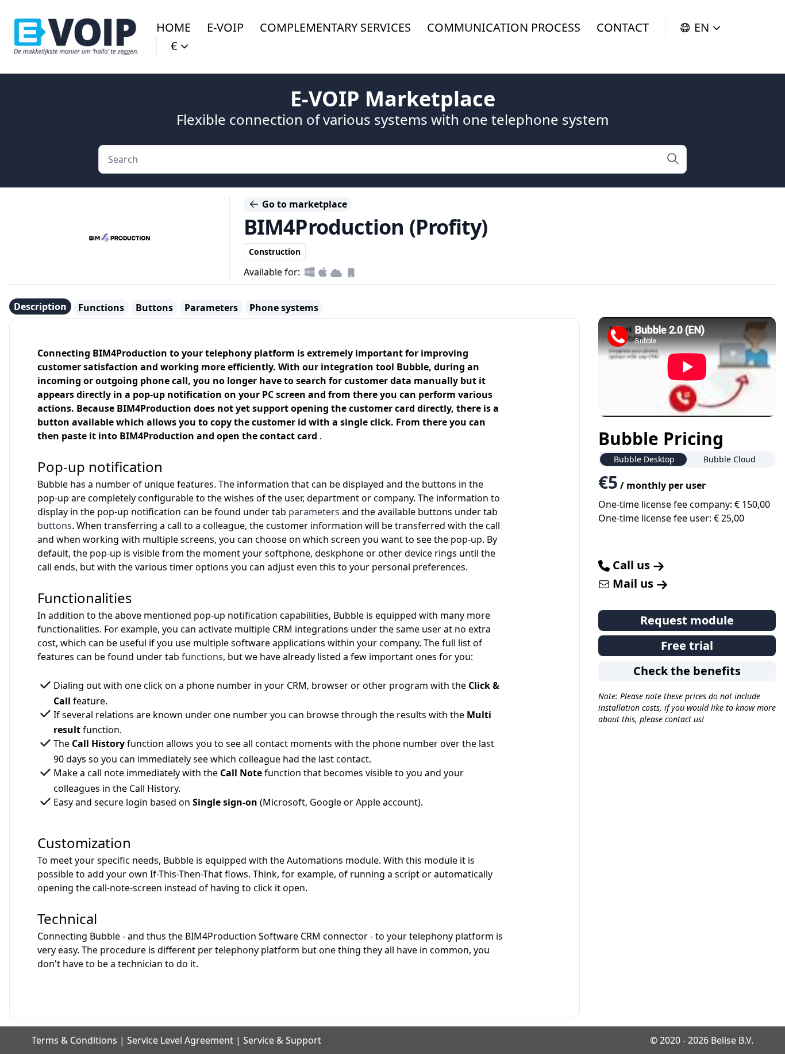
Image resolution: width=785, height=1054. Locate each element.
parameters (314, 511)
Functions (101, 307)
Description (40, 306)
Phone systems (283, 307)
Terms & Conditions (74, 1040)
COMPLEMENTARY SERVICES (335, 27)
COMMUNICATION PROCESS (503, 27)
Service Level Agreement (180, 1040)
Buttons (154, 307)
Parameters (211, 307)
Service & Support (282, 1040)
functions (202, 656)
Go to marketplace (303, 204)
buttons (54, 525)
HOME (173, 27)
